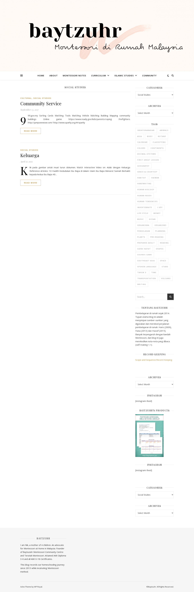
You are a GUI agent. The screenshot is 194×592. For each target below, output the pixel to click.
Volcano (166, 278)
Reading (164, 243)
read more (30, 131)
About (53, 75)
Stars (165, 267)
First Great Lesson (148, 160)
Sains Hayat (144, 249)
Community (149, 75)
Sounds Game (144, 255)
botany (162, 136)
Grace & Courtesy (147, 172)
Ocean (152, 219)
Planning (160, 231)
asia (139, 136)
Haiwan (155, 178)
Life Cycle (142, 213)
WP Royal (38, 586)
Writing (141, 284)
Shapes (160, 249)
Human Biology (145, 189)
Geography (143, 166)
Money (157, 213)
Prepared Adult (146, 243)
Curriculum (98, 75)
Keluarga (29, 155)
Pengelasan (143, 231)
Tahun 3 (141, 272)
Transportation (146, 278)
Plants (141, 237)
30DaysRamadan (146, 130)
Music (140, 219)
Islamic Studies (124, 75)
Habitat (141, 178)
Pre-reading (157, 237)
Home (40, 75)
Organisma (143, 225)
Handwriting (144, 183)
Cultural (26, 98)
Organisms (160, 225)
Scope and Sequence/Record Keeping (153, 359)
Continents (157, 148)
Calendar (142, 142)
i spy (160, 207)
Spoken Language (147, 267)
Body (150, 136)
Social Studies (42, 98)
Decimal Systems (146, 154)
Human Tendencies (147, 201)
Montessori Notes (74, 75)
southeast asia (146, 261)
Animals (164, 130)
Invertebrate (144, 207)
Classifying (159, 142)
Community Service (41, 103)
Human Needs (144, 195)
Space (163, 261)
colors (141, 148)
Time (153, 272)
